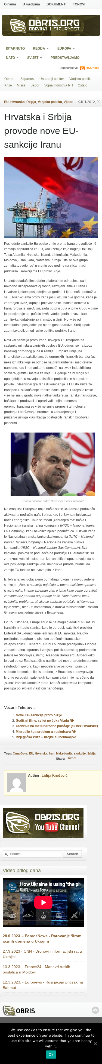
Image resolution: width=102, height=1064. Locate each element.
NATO (8, 58)
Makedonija (64, 753)
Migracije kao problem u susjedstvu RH (46, 732)
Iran (51, 753)
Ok (51, 1054)
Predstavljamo (65, 58)
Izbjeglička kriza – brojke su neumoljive (46, 737)
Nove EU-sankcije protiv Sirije (39, 715)
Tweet (71, 758)
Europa (62, 49)
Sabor (34, 85)
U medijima (31, 4)
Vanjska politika (80, 79)
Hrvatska (17, 102)
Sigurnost (27, 79)
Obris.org (54, 24)
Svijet (31, 58)
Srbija (91, 753)
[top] (95, 1010)
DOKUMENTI (56, 4)
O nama (10, 4)
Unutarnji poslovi (51, 79)
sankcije (80, 753)
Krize (8, 85)
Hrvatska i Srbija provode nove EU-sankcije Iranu (41, 131)
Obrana (10, 79)
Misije (21, 85)
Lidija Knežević (54, 775)
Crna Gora (20, 753)
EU (6, 102)
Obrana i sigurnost (54, 29)
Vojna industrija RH (58, 85)
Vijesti (68, 102)
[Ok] (95, 1043)
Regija (37, 49)
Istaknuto (15, 48)
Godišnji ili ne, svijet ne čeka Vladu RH (45, 721)
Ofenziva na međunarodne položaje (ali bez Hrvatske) (57, 726)
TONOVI (79, 4)
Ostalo (82, 85)
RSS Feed (93, 67)
